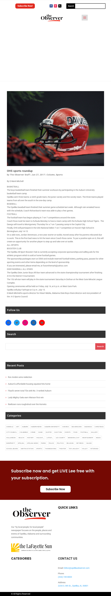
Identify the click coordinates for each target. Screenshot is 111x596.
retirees (80, 443)
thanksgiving (50, 448)
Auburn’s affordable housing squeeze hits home (29, 384)
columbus (24, 432)
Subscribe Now (55, 489)
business (88, 427)
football (84, 432)
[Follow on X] (59, 6)
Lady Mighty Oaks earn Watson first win (26, 397)
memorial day (73, 437)
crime (33, 432)
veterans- (94, 448)
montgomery (87, 437)
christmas (99, 427)
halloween (11, 437)
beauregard (77, 427)
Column (51, 175)
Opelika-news (32, 443)
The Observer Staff (20, 175)
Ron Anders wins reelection (20, 377)
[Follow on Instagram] (55, 6)
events (68, 432)
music (98, 437)
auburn (25, 427)
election (58, 432)
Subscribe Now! (25, 6)
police (51, 443)
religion (70, 443)
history (30, 437)
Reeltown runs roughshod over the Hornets (27, 404)
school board (12, 448)
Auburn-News (36, 427)
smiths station (27, 448)
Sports (59, 175)
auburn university (52, 427)
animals (9, 427)
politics (60, 443)
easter (49, 432)
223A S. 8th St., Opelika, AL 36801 (73, 586)
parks (43, 443)
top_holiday (74, 448)
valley (84, 448)
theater (62, 448)
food (75, 432)
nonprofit (10, 443)
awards (65, 427)
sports (39, 448)
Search (100, 346)
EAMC (40, 432)
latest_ (50, 437)
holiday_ (40, 437)
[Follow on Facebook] (51, 6)
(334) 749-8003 (65, 577)
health (21, 437)
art (17, 427)
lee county (60, 437)
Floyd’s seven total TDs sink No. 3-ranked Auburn (29, 391)
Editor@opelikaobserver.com (76, 568)
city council (11, 432)
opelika (21, 443)
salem (89, 443)
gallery (94, 432)
